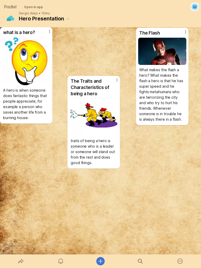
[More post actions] (182, 34)
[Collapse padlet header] (67, 18)
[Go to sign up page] (195, 7)
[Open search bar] (140, 261)
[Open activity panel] (60, 261)
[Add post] (100, 261)
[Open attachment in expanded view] (162, 51)
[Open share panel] (21, 261)
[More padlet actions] (180, 261)
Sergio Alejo (28, 13)
